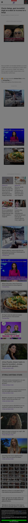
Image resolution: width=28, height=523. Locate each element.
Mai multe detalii (20, 511)
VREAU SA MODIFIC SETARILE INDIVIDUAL (14, 521)
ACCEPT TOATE (14, 520)
